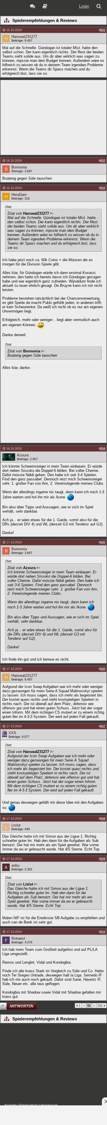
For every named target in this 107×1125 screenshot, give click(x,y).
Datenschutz (28, 1105)
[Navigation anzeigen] (6, 21)
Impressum (49, 1105)
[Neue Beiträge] (33, 7)
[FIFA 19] (45, 7)
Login (84, 6)
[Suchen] (100, 7)
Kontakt (11, 1105)
